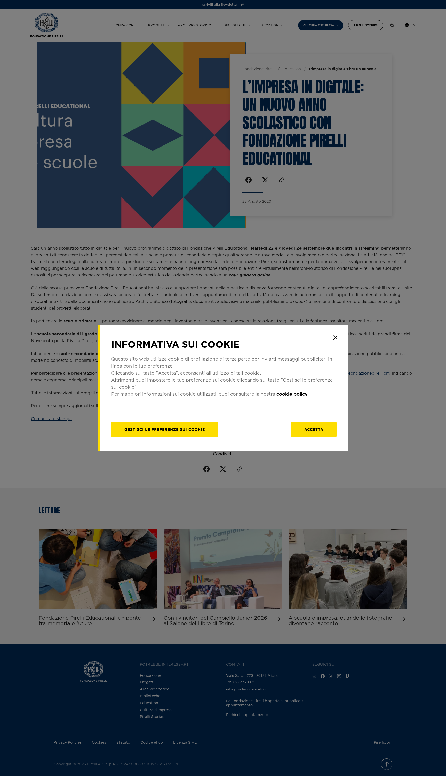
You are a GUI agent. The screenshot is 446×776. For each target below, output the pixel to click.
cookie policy (292, 393)
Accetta (313, 429)
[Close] (335, 338)
